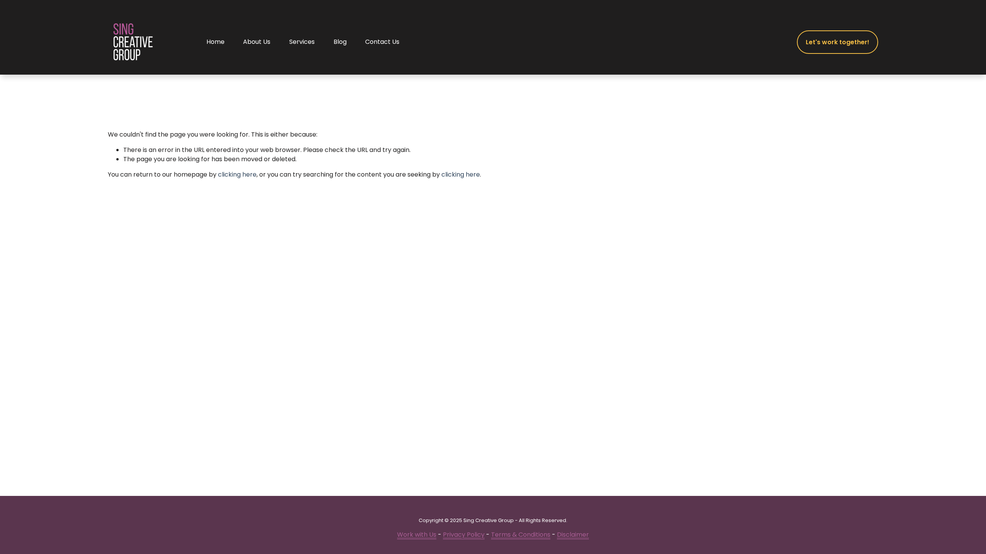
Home (215, 41)
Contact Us (382, 41)
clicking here (237, 174)
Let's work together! (837, 42)
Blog (340, 41)
